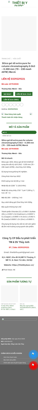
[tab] (19, 132)
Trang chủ (6, 58)
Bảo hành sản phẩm (10, 360)
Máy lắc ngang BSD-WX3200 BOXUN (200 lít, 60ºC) (28, 307)
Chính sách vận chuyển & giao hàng (15, 362)
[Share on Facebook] (7, 104)
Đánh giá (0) (7, 135)
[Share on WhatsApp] (3, 104)
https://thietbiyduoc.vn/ (23, 264)
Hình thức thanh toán (10, 357)
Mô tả (5, 132)
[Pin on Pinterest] (18, 104)
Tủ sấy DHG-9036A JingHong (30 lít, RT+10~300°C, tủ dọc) (8, 307)
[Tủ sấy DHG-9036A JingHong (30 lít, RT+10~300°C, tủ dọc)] (9, 293)
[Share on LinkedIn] (21, 104)
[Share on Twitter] (10, 104)
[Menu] (3, 3)
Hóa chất (17, 58)
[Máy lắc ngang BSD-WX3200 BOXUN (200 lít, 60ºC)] (28, 293)
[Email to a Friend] (14, 104)
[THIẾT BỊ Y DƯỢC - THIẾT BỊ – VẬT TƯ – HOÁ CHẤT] (19, 3)
